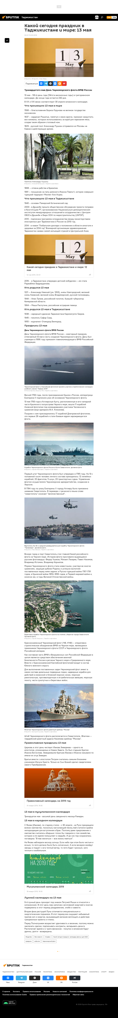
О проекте (6, 991)
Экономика (59, 972)
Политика (47, 972)
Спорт (103, 972)
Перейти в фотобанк (52, 183)
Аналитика (94, 972)
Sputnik (28, 79)
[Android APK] (9, 1003)
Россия (38, 972)
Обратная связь (78, 995)
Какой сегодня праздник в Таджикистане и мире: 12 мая (57, 268)
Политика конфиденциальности (81, 991)
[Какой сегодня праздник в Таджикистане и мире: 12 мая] (59, 249)
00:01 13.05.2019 (30, 35)
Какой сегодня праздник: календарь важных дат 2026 (70, 937)
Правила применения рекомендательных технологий (50, 995)
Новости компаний (60, 991)
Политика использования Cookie (14, 995)
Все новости (38, 937)
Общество (28, 937)
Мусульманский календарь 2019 (45, 886)
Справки (47, 937)
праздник (28, 941)
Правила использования (32, 991)
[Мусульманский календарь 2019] (59, 869)
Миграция (82, 972)
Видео (111, 972)
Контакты (16, 991)
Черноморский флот (49, 941)
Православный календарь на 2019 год (49, 800)
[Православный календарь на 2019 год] (59, 783)
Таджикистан (8, 972)
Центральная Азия (24, 972)
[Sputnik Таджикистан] (11, 19)
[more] (90, 274)
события (37, 941)
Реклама (47, 991)
